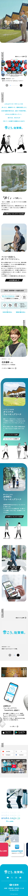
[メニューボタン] (25, 3)
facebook (21, 754)
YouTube (8, 751)
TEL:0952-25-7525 (14, 890)
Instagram (8, 754)
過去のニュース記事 (20, 56)
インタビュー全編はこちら (8, 368)
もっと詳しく (13, 726)
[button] (21, 85)
